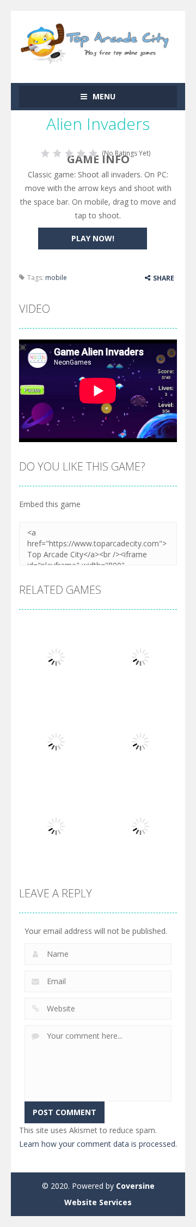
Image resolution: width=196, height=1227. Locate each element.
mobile (56, 277)
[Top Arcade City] (98, 42)
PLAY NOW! (92, 238)
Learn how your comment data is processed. (98, 1144)
